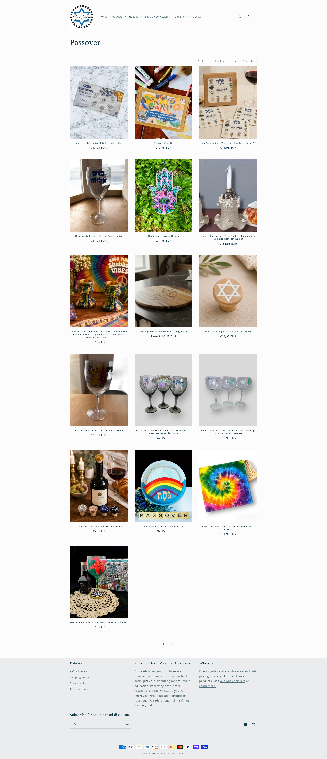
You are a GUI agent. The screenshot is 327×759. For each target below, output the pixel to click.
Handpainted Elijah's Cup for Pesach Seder (98, 236)
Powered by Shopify (175, 753)
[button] (118, 16)
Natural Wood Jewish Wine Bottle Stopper (228, 331)
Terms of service (80, 689)
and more (153, 705)
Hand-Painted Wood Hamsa (163, 236)
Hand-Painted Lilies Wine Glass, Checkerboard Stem (98, 622)
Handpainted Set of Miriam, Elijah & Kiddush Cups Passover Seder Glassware (163, 432)
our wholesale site (232, 681)
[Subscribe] (127, 725)
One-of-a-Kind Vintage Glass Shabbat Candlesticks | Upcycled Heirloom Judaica (228, 237)
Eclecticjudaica (158, 753)
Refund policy (78, 671)
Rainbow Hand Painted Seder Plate (163, 526)
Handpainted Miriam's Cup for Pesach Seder (98, 430)
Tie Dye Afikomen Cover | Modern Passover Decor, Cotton (228, 528)
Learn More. (207, 686)
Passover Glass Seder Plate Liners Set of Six (99, 142)
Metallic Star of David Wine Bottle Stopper (98, 526)
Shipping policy (79, 677)
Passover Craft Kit (163, 142)
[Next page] (172, 644)
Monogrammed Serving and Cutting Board (163, 331)
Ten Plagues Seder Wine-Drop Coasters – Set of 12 (228, 142)
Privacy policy (78, 683)
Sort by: (202, 61)
